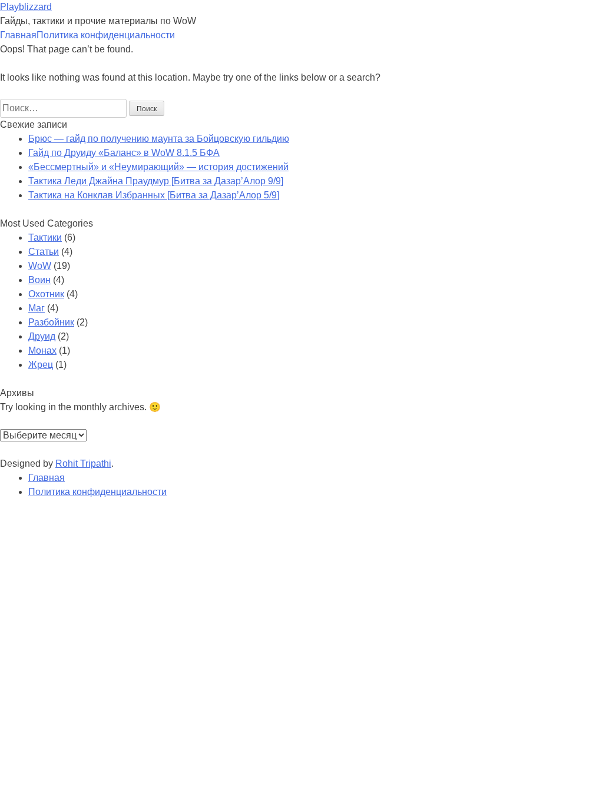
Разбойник (51, 322)
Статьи (43, 252)
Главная (18, 35)
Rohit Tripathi (83, 464)
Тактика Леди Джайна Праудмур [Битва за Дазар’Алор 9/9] (155, 181)
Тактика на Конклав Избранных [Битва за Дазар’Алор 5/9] (153, 195)
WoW (39, 266)
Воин (39, 280)
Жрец (40, 365)
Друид (41, 336)
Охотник (46, 294)
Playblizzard (26, 7)
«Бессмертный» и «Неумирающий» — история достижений (158, 167)
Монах (42, 350)
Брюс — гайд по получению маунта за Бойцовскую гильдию (158, 139)
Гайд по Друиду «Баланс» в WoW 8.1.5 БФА (124, 153)
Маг (36, 308)
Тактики (45, 237)
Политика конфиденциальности (106, 35)
